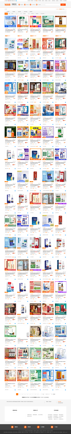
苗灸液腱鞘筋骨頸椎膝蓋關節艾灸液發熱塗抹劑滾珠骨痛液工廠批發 (10, 74)
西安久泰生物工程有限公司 (20, 164)
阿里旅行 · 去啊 (32, 432)
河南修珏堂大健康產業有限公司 (33, 319)
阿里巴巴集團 (5, 432)
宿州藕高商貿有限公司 (58, 142)
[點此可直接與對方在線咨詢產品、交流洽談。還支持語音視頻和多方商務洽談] (15, 80)
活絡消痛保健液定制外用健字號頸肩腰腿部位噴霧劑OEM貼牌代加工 (60, 318)
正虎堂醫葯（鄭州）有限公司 (33, 142)
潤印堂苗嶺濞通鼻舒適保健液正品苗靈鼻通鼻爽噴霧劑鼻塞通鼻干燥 (60, 207)
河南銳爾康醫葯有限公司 (33, 363)
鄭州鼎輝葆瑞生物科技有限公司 (46, 363)
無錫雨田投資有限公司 (51, 417)
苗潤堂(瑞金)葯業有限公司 (8, 275)
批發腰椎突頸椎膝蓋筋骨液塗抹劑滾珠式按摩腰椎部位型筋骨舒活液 (48, 74)
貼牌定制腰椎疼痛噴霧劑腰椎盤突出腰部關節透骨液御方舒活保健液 (60, 74)
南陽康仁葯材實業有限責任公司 (33, 120)
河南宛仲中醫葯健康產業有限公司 (46, 98)
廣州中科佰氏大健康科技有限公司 (58, 76)
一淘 (29, 432)
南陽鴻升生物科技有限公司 (46, 142)
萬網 (50, 432)
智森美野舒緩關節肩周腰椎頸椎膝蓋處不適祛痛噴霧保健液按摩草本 (10, 52)
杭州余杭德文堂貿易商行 (20, 297)
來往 (56, 432)
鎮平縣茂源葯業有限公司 (20, 253)
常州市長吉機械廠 (55, 417)
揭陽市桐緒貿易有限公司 (58, 253)
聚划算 (27, 432)
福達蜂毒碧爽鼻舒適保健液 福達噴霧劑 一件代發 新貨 (23, 52)
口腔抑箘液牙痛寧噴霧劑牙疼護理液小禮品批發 (60, 362)
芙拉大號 (60, 417)
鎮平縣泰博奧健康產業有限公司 (20, 120)
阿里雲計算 (41, 432)
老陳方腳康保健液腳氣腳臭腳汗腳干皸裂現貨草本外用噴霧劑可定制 (48, 185)
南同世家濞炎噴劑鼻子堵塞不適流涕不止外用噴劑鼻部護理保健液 (23, 119)
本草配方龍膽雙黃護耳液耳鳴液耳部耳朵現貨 (10, 384)
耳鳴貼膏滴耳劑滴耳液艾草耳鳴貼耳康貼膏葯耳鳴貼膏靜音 (23, 74)
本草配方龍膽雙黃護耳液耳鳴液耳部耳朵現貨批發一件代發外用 (23, 384)
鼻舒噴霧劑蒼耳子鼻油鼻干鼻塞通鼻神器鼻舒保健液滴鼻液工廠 (35, 163)
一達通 (63, 432)
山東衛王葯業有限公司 (8, 363)
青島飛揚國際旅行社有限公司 (57, 416)
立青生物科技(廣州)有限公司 (46, 297)
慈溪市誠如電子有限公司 (62, 414)
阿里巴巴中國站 (15, 432)
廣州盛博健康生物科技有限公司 (20, 186)
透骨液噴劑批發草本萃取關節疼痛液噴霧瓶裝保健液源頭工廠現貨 (35, 141)
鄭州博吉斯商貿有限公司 (20, 275)
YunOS (45, 432)
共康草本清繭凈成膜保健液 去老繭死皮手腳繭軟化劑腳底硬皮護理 (48, 163)
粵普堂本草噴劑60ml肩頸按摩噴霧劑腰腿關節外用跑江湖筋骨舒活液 (60, 52)
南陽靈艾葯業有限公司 (20, 142)
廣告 (15, 30)
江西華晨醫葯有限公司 (58, 186)
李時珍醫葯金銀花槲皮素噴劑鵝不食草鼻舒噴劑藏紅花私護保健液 (60, 384)
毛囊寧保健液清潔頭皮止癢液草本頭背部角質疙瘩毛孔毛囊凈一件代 (60, 273)
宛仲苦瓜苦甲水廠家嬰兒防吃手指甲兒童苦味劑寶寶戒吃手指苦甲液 (48, 96)
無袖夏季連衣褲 (55, 414)
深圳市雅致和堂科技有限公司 (20, 319)
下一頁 (43, 394)
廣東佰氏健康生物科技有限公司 (58, 319)
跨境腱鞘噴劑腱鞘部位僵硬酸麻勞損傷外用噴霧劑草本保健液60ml (10, 119)
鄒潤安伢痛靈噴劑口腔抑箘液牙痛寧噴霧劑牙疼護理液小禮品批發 (48, 340)
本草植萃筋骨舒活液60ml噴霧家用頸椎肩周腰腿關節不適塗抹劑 (35, 96)
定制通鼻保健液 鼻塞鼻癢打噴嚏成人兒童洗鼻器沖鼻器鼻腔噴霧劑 (23, 185)
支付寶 (54, 432)
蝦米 (39, 432)
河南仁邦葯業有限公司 (41, 414)
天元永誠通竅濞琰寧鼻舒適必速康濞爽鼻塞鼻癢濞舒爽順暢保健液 (48, 207)
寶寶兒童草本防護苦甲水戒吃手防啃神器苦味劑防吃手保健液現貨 (35, 362)
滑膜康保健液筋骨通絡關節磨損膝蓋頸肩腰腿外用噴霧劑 (23, 141)
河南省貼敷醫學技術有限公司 (20, 363)
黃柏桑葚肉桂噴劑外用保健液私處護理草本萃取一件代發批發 (10, 207)
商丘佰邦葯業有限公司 (8, 76)
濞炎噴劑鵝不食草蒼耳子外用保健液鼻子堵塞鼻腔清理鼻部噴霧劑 (23, 163)
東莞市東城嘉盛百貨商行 (33, 164)
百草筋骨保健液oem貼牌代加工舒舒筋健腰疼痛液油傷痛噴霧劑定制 (35, 318)
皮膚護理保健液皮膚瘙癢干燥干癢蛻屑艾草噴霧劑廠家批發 (48, 141)
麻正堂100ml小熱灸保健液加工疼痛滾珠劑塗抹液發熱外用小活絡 (48, 318)
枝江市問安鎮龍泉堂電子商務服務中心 (64, 416)
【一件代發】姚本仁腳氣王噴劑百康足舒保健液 (60, 141)
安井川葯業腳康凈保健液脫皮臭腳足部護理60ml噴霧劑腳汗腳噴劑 (60, 119)
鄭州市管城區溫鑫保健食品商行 (8, 142)
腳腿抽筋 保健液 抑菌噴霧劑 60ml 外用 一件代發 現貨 (10, 163)
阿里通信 (48, 432)
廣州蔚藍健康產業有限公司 (58, 164)
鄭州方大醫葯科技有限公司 (8, 341)
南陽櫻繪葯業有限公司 (8, 120)
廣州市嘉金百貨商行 (8, 186)
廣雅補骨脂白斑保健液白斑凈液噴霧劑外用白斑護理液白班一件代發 (10, 141)
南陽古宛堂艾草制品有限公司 (31, 416)
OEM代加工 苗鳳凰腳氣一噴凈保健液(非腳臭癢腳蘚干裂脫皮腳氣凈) (35, 384)
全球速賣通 (19, 432)
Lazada (66, 432)
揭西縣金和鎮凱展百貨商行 (20, 341)
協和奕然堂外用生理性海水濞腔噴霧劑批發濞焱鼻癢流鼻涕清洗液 (35, 74)
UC (52, 432)
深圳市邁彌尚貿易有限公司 (8, 98)
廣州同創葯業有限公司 (8, 164)
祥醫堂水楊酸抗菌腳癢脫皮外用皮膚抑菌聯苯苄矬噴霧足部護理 (35, 30)
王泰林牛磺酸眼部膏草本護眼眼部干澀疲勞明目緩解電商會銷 (10, 30)
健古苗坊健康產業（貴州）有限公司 (33, 98)
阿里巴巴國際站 (10, 432)
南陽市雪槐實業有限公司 (58, 120)
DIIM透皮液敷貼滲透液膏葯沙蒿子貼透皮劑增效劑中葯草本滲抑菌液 (35, 296)
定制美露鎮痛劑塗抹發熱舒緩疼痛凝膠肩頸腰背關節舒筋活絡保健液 (60, 163)
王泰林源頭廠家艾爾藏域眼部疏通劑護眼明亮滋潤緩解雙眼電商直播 (10, 318)
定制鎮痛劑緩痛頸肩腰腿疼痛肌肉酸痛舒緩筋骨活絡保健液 (48, 52)
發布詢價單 (59, 401)
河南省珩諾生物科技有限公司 (46, 186)
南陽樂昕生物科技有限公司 (31, 414)
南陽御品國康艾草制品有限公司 (37, 414)
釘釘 (58, 432)
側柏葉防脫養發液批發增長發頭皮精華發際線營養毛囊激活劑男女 (35, 340)
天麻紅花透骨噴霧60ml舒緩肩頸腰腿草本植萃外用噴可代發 (60, 185)
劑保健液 (50, 401)
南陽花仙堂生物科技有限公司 (58, 98)
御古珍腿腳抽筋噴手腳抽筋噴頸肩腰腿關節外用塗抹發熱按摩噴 (60, 30)
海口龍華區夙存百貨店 (46, 253)
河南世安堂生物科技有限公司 (33, 297)
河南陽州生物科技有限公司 (20, 76)
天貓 (24, 432)
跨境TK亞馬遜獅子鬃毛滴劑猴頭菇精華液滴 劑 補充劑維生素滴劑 (60, 296)
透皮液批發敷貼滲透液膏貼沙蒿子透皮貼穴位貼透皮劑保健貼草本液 (10, 362)
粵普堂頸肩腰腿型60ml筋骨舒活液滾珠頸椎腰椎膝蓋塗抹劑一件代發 (23, 96)
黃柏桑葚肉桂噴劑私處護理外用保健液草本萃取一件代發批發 (48, 273)
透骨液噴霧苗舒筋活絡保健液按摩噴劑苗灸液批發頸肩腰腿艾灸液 (35, 185)
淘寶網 (23, 432)
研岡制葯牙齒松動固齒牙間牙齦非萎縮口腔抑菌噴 (23, 207)
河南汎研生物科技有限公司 (33, 76)
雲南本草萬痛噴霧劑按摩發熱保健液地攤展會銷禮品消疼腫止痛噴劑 (35, 207)
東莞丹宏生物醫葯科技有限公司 (33, 275)
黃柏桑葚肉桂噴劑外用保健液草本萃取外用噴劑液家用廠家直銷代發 (60, 96)
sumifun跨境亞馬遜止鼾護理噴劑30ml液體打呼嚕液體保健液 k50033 (48, 119)
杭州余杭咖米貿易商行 (58, 275)
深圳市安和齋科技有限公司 (46, 275)
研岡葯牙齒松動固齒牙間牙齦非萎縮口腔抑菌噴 (23, 340)
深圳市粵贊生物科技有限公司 (8, 297)
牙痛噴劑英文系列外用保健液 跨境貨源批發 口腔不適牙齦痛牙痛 (35, 119)
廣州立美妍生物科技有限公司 (58, 297)
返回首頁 (42, 397)
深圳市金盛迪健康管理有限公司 (58, 363)
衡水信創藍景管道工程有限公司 (52, 416)
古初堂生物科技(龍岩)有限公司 (46, 341)
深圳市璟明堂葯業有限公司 (33, 186)
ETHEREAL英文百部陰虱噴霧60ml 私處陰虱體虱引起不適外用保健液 (23, 318)
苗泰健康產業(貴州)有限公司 (46, 76)
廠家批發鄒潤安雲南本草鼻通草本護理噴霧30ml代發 (23, 30)
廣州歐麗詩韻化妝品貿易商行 (33, 341)
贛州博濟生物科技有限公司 (8, 319)
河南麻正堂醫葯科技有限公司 (46, 319)
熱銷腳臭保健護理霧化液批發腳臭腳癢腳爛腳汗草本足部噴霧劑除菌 (10, 96)
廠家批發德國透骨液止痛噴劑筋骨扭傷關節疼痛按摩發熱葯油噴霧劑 (48, 296)
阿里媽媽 (36, 432)
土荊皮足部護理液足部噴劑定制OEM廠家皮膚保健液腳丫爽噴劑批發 (48, 362)
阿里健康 (60, 432)
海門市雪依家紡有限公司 (51, 414)
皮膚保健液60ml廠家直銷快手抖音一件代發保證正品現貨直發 (10, 296)
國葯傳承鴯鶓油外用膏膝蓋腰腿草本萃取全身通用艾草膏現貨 (48, 30)
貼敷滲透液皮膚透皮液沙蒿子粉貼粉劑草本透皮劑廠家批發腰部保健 (23, 362)
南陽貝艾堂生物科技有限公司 (46, 164)
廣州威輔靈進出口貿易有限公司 (46, 120)
